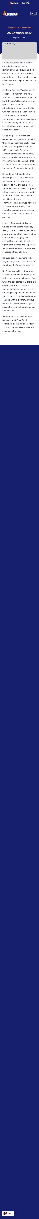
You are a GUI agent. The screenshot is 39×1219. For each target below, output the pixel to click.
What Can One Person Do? (19, 28)
